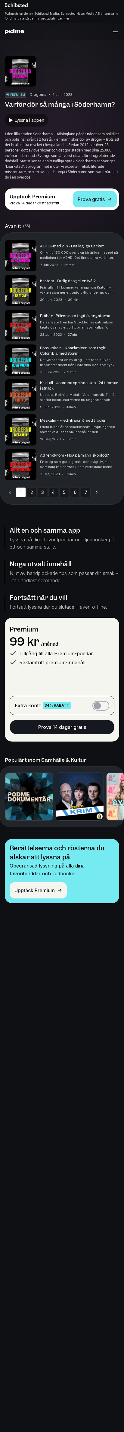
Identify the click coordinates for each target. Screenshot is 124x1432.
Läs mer (63, 18)
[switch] (100, 706)
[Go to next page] (96, 492)
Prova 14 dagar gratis (62, 727)
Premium (24, 629)
